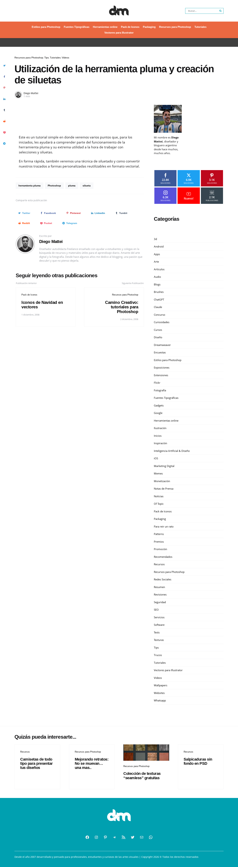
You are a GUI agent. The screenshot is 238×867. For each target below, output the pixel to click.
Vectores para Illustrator (119, 32)
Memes (158, 473)
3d (155, 239)
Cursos (158, 329)
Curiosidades (161, 322)
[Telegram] (114, 837)
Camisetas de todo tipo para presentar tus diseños (36, 763)
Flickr (157, 382)
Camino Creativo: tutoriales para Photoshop (121, 307)
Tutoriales (200, 26)
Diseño (158, 337)
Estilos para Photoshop (46, 26)
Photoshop (54, 185)
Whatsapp (160, 700)
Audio (157, 276)
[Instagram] (96, 837)
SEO (156, 609)
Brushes (159, 292)
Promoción (160, 549)
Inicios (158, 435)
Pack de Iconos (130, 26)
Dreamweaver (162, 345)
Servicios (159, 617)
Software (159, 624)
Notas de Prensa (163, 488)
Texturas (159, 640)
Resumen (159, 587)
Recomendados (163, 556)
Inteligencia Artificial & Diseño (172, 451)
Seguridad (160, 602)
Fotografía (160, 390)
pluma (71, 185)
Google (158, 413)
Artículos (159, 269)
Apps (157, 254)
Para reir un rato (164, 526)
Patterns (159, 534)
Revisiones (160, 594)
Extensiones (161, 375)
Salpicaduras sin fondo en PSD (198, 761)
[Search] (221, 11)
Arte (156, 261)
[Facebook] (87, 837)
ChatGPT (159, 299)
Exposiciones (161, 367)
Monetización (162, 481)
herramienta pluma (29, 185)
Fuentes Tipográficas (76, 26)
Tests (157, 632)
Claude (158, 307)
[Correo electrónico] (141, 837)
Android (159, 246)
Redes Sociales (162, 579)
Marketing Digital (164, 466)
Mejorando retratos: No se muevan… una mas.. (92, 763)
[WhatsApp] (150, 837)
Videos (65, 57)
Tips (46, 57)
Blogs (157, 284)
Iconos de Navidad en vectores (42, 304)
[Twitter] (132, 837)
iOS (156, 458)
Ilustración (160, 428)
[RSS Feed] (123, 837)
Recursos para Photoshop (175, 26)
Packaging (149, 26)
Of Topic (159, 503)
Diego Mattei (31, 93)
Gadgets (159, 405)
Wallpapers (160, 685)
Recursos (159, 564)
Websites (159, 693)
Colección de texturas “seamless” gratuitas (142, 775)
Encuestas (160, 352)
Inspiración (160, 443)
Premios (159, 541)
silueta (87, 185)
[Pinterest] (105, 837)
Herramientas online (105, 26)
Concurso (159, 314)
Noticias (158, 496)
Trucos (158, 655)
